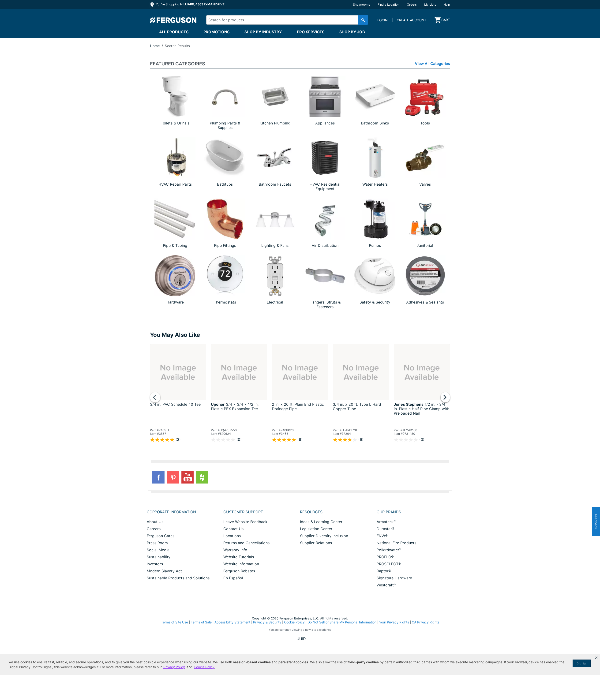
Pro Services (310, 32)
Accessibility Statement (232, 622)
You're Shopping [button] (190, 4)
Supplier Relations (316, 542)
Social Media (158, 550)
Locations (232, 535)
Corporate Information (171, 512)
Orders (412, 4)
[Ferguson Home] (173, 20)
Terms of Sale (201, 622)
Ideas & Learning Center (321, 521)
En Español (233, 578)
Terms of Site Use (174, 622)
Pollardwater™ (389, 550)
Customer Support (243, 512)
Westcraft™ (386, 585)
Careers (154, 528)
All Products (173, 32)
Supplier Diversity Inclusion (324, 535)
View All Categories (432, 63)
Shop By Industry (263, 32)
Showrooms (361, 4)
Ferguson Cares (160, 535)
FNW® (382, 535)
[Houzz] (202, 477)
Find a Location (388, 4)
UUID (301, 638)
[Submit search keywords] (363, 20)
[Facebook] (158, 477)
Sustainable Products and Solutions (178, 578)
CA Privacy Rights (425, 622)
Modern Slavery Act (164, 571)
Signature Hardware (394, 578)
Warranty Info (235, 550)
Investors (155, 564)
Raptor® (384, 571)
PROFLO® (385, 557)
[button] (596, 657)
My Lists (430, 4)
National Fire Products (396, 542)
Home (155, 46)
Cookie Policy (294, 622)
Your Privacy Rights (394, 622)
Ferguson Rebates (239, 571)
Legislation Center (316, 528)
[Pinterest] (173, 477)
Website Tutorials (238, 557)
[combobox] (283, 20)
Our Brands (389, 512)
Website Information (241, 564)
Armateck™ (386, 521)
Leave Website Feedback (245, 522)
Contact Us (233, 528)
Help (447, 4)
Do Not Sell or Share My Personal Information (342, 622)
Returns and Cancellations (246, 542)
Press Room (157, 542)
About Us (155, 521)
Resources (311, 512)
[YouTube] (187, 477)
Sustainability (158, 557)
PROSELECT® (389, 564)
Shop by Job (352, 32)
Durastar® (385, 528)
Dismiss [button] (582, 663)
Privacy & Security (267, 622)
